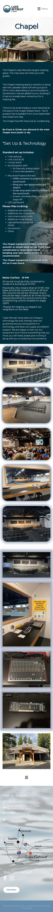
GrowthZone (26, 908)
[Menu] (26, 777)
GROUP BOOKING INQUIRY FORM (25, 820)
